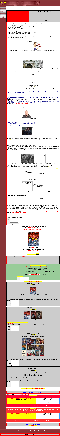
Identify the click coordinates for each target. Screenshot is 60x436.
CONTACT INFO (3, 16)
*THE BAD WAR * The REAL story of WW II (3, 11)
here (34, 86)
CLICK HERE (33, 263)
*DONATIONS (3, 17)
